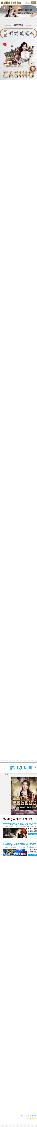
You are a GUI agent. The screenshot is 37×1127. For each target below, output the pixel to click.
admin (6, 826)
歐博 (31, 1116)
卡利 (22, 1116)
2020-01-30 (14, 826)
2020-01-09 (14, 847)
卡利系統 (26, 1116)
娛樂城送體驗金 (24, 826)
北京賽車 (22, 847)
